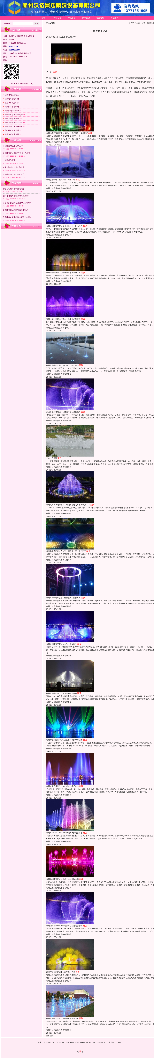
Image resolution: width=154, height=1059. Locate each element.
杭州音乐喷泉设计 (12, 98)
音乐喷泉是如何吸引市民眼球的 (15, 210)
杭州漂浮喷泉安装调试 (14, 122)
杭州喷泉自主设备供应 (14, 126)
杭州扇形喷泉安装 (12, 134)
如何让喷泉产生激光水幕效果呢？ (16, 196)
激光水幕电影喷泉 (12, 102)
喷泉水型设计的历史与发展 (13, 167)
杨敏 (119, 1042)
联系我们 (114, 18)
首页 (43, 18)
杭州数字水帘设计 (12, 106)
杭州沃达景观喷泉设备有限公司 (58, 142)
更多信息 (49, 1036)
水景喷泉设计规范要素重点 (13, 174)
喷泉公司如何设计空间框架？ (14, 188)
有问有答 (100, 18)
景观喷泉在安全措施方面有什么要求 (17, 217)
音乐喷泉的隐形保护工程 (13, 146)
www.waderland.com (18, 56)
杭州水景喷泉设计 (12, 118)
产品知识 (86, 18)
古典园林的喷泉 (9, 160)
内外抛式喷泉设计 (12, 130)
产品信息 (57, 18)
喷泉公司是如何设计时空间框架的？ (17, 203)
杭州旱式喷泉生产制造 (14, 114)
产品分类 (72, 18)
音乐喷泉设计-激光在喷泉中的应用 (16, 153)
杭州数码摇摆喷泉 (12, 110)
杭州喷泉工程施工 (12, 95)
